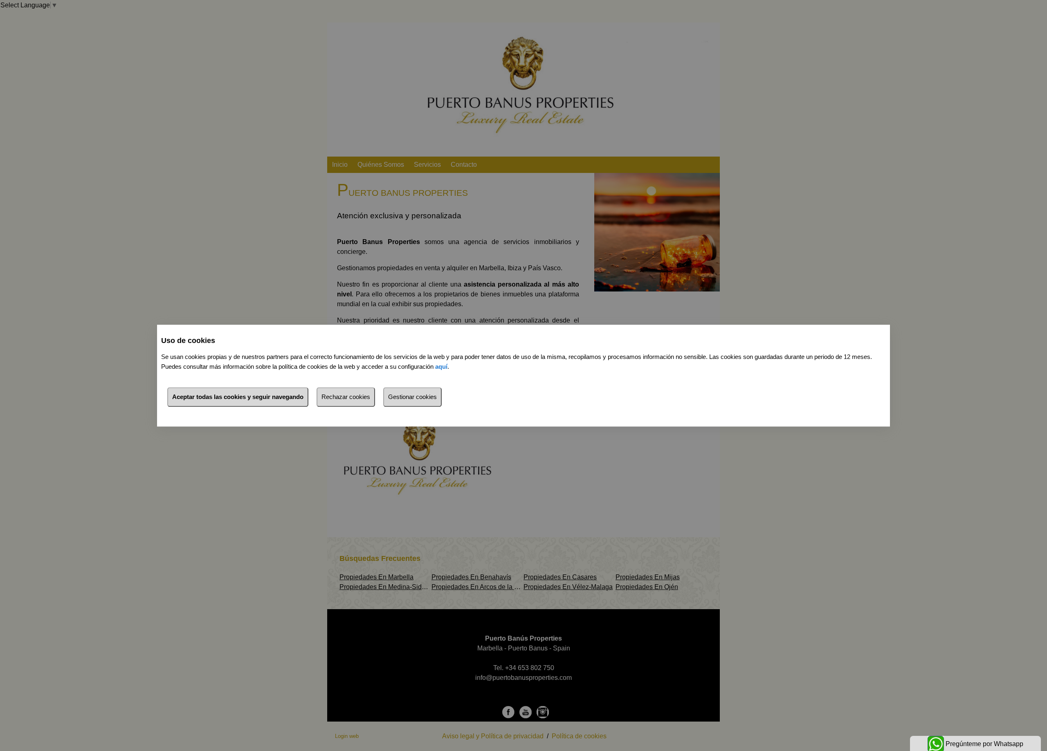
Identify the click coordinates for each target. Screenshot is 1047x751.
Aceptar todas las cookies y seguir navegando (237, 396)
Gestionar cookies (412, 396)
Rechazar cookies (345, 396)
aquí (441, 366)
